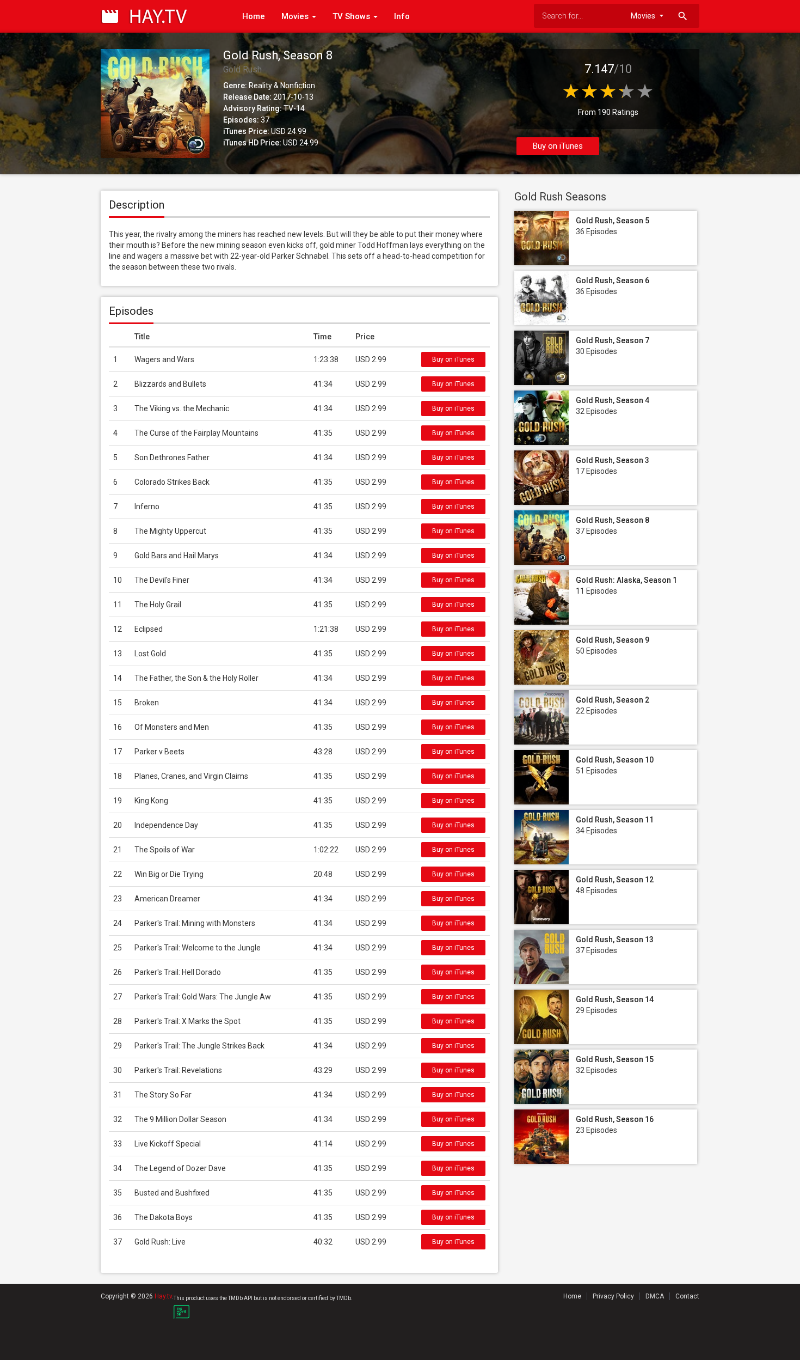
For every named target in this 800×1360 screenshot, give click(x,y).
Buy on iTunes (558, 146)
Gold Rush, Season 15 (615, 1059)
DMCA (654, 1296)
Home (253, 16)
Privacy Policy (613, 1296)
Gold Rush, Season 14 (615, 999)
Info (402, 16)
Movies (296, 16)
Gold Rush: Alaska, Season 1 (626, 580)
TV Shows (352, 16)
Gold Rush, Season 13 (615, 939)
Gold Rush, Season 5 (612, 220)
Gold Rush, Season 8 (612, 520)
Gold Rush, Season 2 (612, 700)
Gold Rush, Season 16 (615, 1119)
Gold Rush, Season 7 (612, 340)
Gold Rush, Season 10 (615, 759)
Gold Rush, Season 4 (612, 400)
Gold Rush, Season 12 (615, 879)
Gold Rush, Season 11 (615, 819)
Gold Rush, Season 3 (612, 460)
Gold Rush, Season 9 (612, 640)
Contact (687, 1296)
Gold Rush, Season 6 (612, 280)
